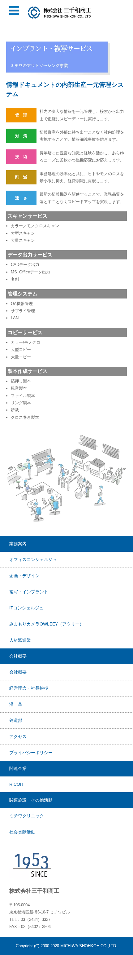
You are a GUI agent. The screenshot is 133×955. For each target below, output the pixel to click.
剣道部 (15, 720)
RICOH (16, 784)
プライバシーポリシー (31, 752)
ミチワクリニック (26, 815)
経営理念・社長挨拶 (28, 688)
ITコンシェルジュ (26, 607)
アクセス (18, 736)
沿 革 (15, 704)
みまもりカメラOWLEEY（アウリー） (46, 623)
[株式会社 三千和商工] (60, 12)
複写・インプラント (28, 591)
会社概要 (18, 672)
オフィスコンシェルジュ (33, 559)
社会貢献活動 (22, 831)
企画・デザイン (24, 575)
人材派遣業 (20, 640)
